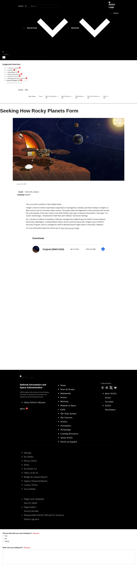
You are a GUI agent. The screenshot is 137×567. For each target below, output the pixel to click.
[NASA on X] (111, 387)
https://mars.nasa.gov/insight (70, 228)
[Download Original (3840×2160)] (103, 250)
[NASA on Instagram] (106, 387)
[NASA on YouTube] (115, 387)
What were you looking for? (16, 548)
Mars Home (32, 96)
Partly (7, 541)
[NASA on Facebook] (102, 387)
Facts (40, 96)
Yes (6, 536)
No (6, 539)
